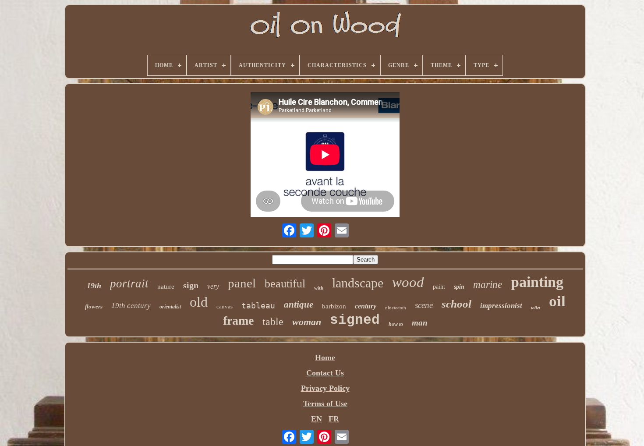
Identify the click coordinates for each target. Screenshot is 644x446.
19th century (131, 305)
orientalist (170, 307)
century (365, 306)
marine (487, 284)
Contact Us (325, 372)
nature (165, 286)
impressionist (501, 305)
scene (424, 305)
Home (325, 357)
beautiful (285, 283)
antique (298, 304)
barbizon (334, 306)
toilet (535, 307)
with (318, 287)
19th (94, 285)
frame (238, 320)
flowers (94, 306)
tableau (258, 305)
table (272, 321)
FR (334, 418)
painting (537, 282)
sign (190, 285)
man (420, 322)
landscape (357, 283)
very (213, 286)
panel (242, 283)
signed (355, 320)
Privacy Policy (325, 388)
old (199, 302)
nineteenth (395, 307)
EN (316, 418)
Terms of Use (325, 403)
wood (408, 282)
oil (557, 301)
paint (439, 286)
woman (306, 321)
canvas (224, 306)
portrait (129, 283)
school (456, 304)
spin (459, 286)
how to (396, 324)
